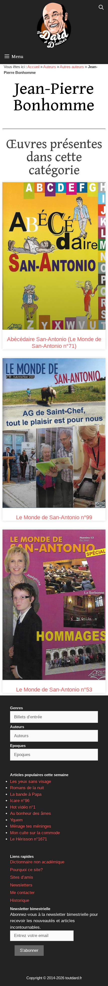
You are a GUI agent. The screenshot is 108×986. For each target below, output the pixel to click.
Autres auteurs (72, 67)
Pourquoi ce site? (26, 869)
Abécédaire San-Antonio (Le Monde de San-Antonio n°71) (54, 342)
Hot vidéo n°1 (22, 807)
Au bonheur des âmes (30, 813)
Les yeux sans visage (30, 781)
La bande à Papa (25, 794)
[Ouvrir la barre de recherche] (101, 7)
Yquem (16, 820)
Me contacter (22, 892)
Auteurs (49, 67)
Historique (19, 900)
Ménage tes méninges (30, 826)
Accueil (33, 67)
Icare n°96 (19, 800)
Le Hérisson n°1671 (28, 839)
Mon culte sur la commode (35, 832)
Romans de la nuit (27, 787)
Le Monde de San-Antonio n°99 (54, 517)
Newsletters (21, 885)
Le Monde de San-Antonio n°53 (54, 689)
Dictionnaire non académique (37, 862)
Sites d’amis (21, 877)
